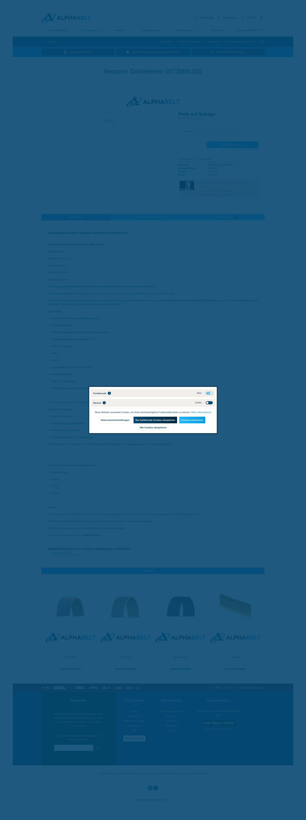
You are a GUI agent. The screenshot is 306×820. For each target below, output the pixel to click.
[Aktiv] (209, 393)
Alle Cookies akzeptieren (153, 427)
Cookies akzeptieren (192, 420)
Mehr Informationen (201, 412)
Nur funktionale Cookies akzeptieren (155, 420)
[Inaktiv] (209, 402)
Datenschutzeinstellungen (115, 420)
